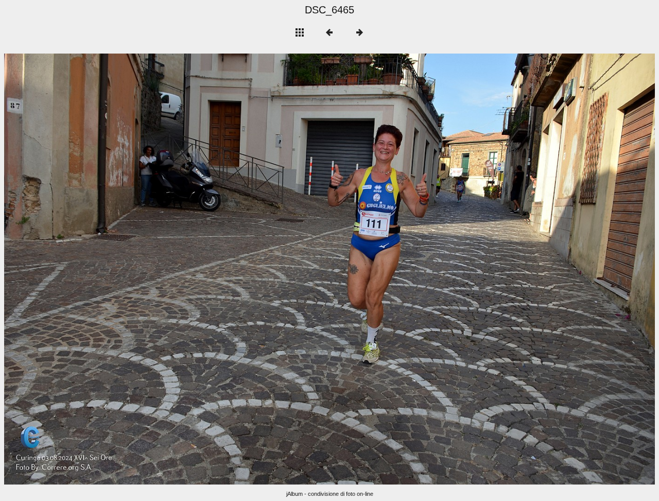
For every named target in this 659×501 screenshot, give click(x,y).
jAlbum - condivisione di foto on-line (329, 494)
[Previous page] (134, 269)
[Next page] (460, 269)
